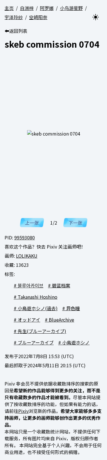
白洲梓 (27, 8)
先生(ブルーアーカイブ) (42, 331)
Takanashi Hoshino (37, 296)
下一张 (75, 222)
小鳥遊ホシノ (76, 342)
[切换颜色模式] (95, 17)
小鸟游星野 (71, 8)
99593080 (24, 237)
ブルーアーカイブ (36, 342)
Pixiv (23, 410)
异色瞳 (73, 308)
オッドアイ (29, 319)
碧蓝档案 (61, 285)
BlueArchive (61, 319)
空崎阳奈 (38, 17)
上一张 (31, 222)
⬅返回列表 (16, 30)
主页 (9, 8)
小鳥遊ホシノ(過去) (38, 308)
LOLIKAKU (26, 255)
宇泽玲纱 (14, 17)
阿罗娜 (47, 8)
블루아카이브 (30, 285)
